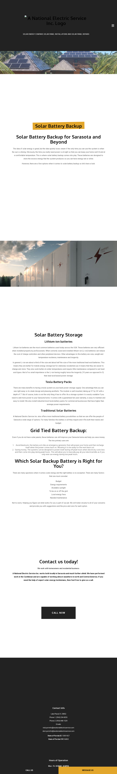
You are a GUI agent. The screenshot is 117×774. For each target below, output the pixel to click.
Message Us (87, 770)
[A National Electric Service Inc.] (56, 23)
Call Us (29, 770)
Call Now (58, 612)
